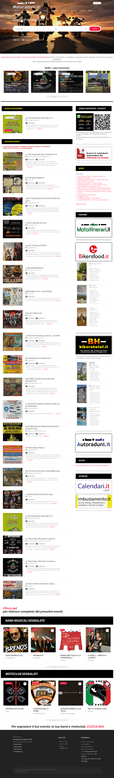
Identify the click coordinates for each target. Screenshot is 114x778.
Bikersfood (74, 10)
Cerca (95, 29)
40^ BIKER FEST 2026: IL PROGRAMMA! (88, 198)
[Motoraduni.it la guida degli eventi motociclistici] (26, 5)
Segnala (16, 13)
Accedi (98, 3)
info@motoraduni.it (91, 751)
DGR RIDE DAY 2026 (83, 196)
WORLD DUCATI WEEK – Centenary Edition (89, 183)
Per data (16, 10)
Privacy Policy (63, 741)
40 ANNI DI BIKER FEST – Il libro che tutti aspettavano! (93, 200)
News (23, 13)
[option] (16, 82)
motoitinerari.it (17, 751)
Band (89, 10)
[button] (32, 29)
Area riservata (63, 744)
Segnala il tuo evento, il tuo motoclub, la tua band (24, 57)
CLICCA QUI (94, 726)
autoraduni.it (17, 744)
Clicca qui (10, 608)
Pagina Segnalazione (63, 747)
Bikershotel (64, 10)
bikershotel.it (17, 747)
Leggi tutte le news (81, 204)
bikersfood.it (17, 749)
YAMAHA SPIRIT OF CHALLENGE (86, 195)
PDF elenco (54, 10)
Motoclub (82, 10)
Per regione (35, 10)
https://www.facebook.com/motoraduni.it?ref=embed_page (92, 465)
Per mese (25, 10)
